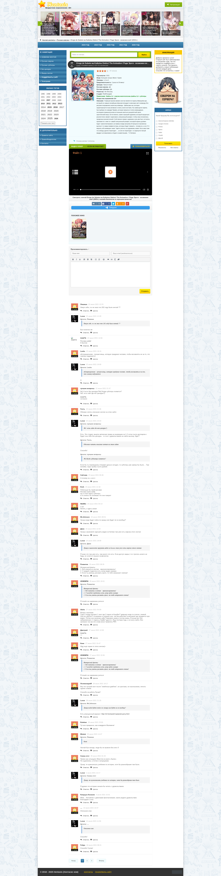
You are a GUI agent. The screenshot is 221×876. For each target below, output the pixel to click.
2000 (59, 94)
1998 (48, 94)
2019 (49, 111)
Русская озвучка (63, 40)
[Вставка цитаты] (108, 259)
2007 (48, 100)
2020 (56, 111)
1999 (54, 94)
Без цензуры (46, 69)
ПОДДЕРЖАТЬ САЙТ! (103, 872)
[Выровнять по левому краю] (84, 259)
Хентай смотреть (48, 40)
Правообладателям (48, 139)
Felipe (82, 845)
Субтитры (91, 141)
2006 (43, 100)
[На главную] (55, 4)
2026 (56, 118)
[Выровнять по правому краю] (91, 259)
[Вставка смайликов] (103, 259)
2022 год (110, 45)
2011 (49, 103)
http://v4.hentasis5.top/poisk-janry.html (115, 714)
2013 (60, 103)
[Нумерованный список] (99, 259)
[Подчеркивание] (80, 259)
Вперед (101, 861)
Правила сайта (47, 135)
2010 (43, 104)
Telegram (113, 208)
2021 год (123, 45)
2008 (54, 100)
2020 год (135, 45)
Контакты (44, 143)
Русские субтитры (48, 65)
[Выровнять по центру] (88, 259)
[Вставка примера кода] (111, 259)
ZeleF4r (83, 338)
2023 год (98, 45)
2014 (43, 107)
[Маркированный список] (95, 259)
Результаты (162, 147)
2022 (49, 114)
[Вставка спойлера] (115, 259)
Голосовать (168, 143)
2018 (43, 111)
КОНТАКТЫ (88, 872)
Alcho (82, 610)
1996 (43, 94)
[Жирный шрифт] (73, 259)
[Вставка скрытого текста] (118, 259)
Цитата (95, 311)
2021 (43, 114)
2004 (59, 97)
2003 (54, 97)
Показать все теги (47, 123)
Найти (144, 55)
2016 (55, 107)
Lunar (78, 65)
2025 (49, 118)
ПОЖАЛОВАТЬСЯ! (142, 146)
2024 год (85, 45)
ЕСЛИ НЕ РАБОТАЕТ (95, 146)
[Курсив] (76, 259)
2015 (49, 107)
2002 (48, 97)
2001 (43, 97)
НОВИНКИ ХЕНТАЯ (48, 57)
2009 (59, 100)
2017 (61, 107)
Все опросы (174, 147)
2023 (56, 114)
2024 (43, 118)
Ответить (86, 311)
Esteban (83, 722)
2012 (54, 104)
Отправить (145, 291)
